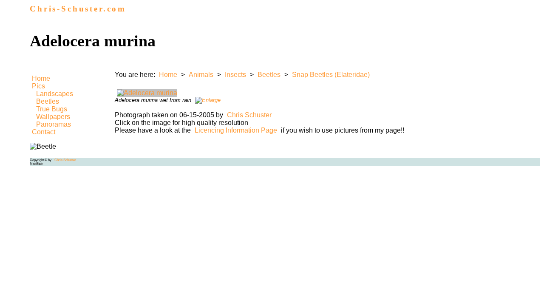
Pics (38, 86)
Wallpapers (53, 116)
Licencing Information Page (236, 130)
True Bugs (51, 109)
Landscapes (54, 93)
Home (41, 78)
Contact (43, 132)
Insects (235, 74)
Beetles (47, 101)
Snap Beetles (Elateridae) (331, 74)
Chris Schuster (249, 115)
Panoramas (53, 124)
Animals (201, 74)
